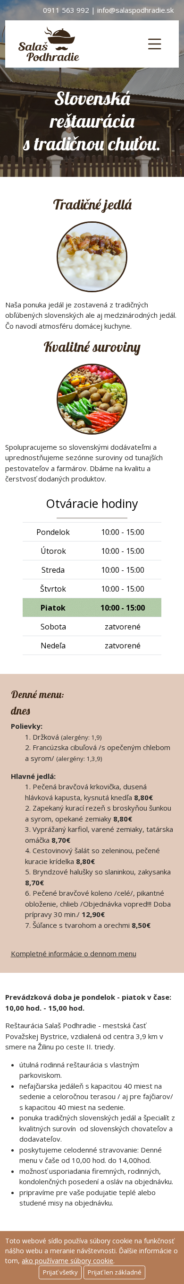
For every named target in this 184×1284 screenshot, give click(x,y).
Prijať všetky (60, 1272)
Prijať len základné (115, 1272)
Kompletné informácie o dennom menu (73, 953)
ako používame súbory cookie (67, 1260)
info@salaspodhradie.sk (135, 10)
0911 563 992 (66, 10)
